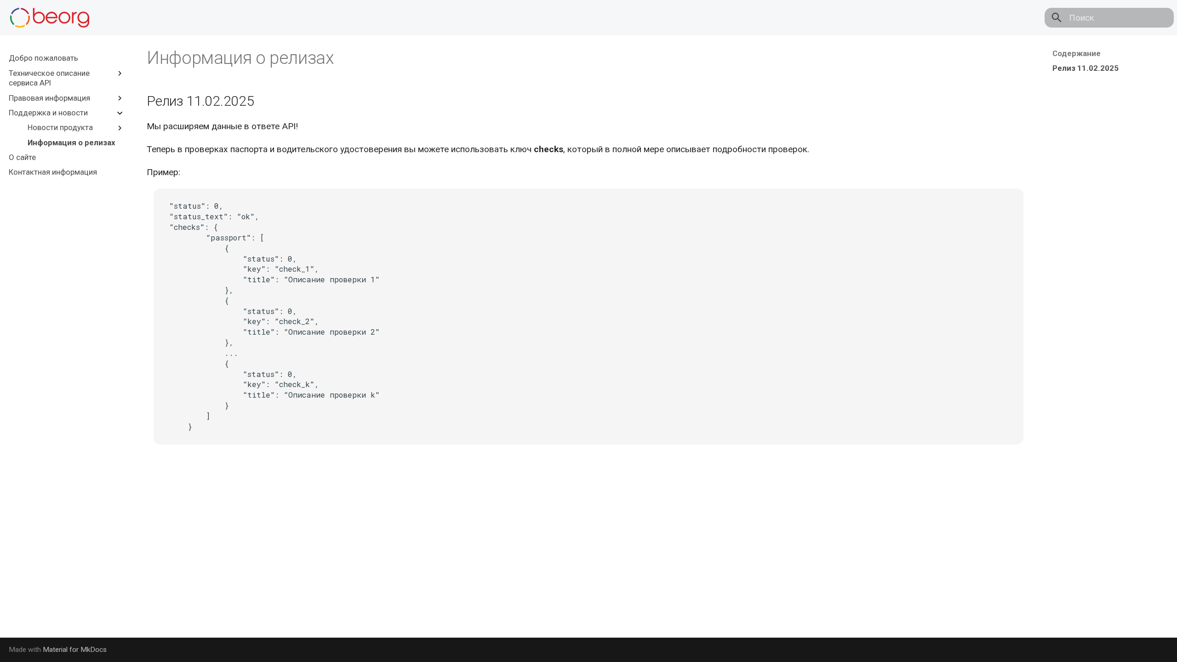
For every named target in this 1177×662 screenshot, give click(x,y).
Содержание (1076, 53)
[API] (50, 17)
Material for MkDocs (75, 649)
